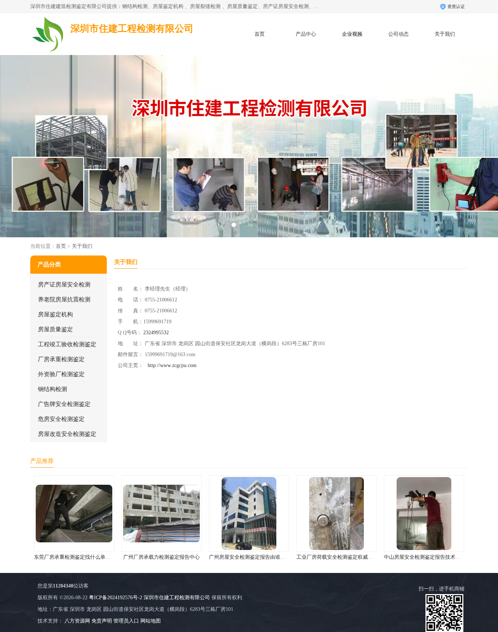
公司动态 (398, 34)
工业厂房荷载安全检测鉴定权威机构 (337, 557)
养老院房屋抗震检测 (64, 299)
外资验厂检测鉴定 (61, 374)
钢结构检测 (52, 389)
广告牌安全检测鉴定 (64, 404)
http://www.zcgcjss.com (172, 365)
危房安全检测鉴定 (61, 419)
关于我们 (445, 34)
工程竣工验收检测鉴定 (67, 344)
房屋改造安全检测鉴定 (67, 434)
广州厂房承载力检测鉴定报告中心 (161, 557)
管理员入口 (126, 621)
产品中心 (306, 34)
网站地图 (150, 621)
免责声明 (102, 621)
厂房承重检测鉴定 (61, 359)
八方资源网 (77, 621)
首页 (259, 34)
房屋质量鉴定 (55, 329)
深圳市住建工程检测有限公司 (177, 597)
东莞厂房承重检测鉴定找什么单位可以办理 (82, 557)
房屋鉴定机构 (55, 314)
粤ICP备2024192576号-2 (115, 597)
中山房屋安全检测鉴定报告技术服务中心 (430, 557)
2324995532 (156, 332)
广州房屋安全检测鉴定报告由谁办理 (250, 557)
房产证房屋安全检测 (64, 284)
